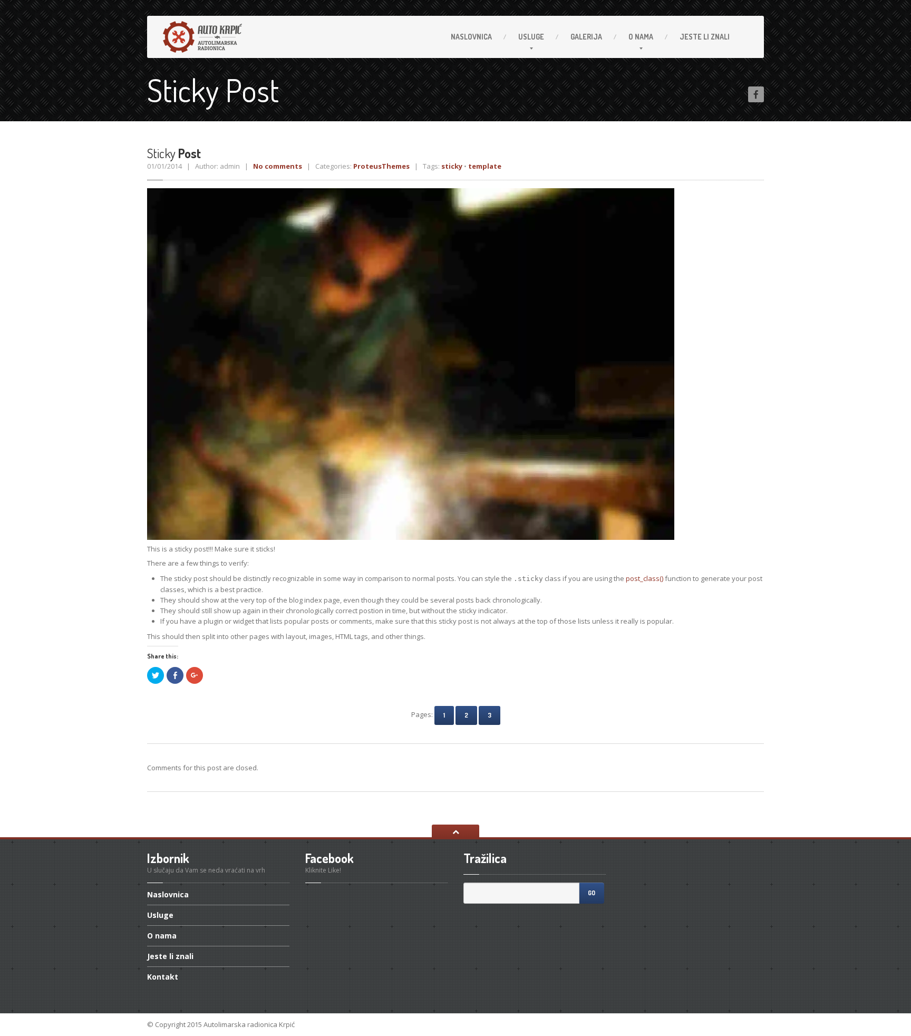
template (484, 166)
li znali (705, 36)
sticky (451, 166)
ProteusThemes (381, 166)
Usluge (531, 36)
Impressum (744, 1024)
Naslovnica (471, 36)
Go (591, 893)
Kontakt (162, 977)
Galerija (586, 36)
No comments (277, 166)
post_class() (644, 578)
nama (640, 36)
